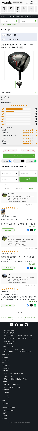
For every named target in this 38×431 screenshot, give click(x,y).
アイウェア (30, 338)
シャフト (11, 338)
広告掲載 (4, 418)
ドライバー (7, 335)
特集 (3, 400)
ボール (6, 338)
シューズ (24, 338)
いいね (7, 230)
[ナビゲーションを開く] (36, 2)
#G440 (31, 16)
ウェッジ (26, 335)
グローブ (13, 341)
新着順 (7, 188)
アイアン (20, 335)
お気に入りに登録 (28, 150)
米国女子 (12, 379)
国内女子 (25, 379)
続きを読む (32, 226)
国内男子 (18, 379)
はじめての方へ (6, 390)
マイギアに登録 (10, 150)
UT (15, 335)
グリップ (17, 338)
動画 (3, 362)
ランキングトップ (8, 349)
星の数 (31, 188)
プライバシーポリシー (8, 410)
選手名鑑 (6, 384)
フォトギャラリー (15, 384)
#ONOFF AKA (19, 16)
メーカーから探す (7, 344)
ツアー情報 (5, 371)
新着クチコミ (5, 354)
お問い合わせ (5, 403)
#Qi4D (26, 16)
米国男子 (6, 379)
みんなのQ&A (6, 365)
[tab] (7, 188)
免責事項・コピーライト (8, 407)
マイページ (5, 395)
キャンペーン (5, 398)
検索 (28, 179)
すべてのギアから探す (8, 330)
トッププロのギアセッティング (12, 387)
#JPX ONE (12, 16)
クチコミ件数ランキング (24, 352)
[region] (19, 10)
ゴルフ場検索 (5, 368)
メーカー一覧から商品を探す (8, 24)
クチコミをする (19, 156)
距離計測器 (7, 341)
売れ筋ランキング (19, 349)
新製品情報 (5, 357)
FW (12, 335)
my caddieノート (7, 360)
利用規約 (4, 413)
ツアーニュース (8, 373)
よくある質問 (5, 392)
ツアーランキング (18, 373)
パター (32, 335)
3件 (21, 47)
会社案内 (4, 415)
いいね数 (19, 188)
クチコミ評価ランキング (10, 352)
